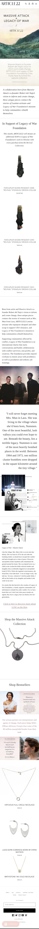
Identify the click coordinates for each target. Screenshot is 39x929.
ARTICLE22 (20, 919)
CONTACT (18, 892)
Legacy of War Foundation (15, 106)
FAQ (13, 892)
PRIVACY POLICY (22, 895)
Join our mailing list (19, 900)
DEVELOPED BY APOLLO (19, 922)
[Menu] (36, 3)
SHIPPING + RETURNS (28, 892)
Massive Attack (25, 309)
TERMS (14, 895)
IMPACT (7, 892)
